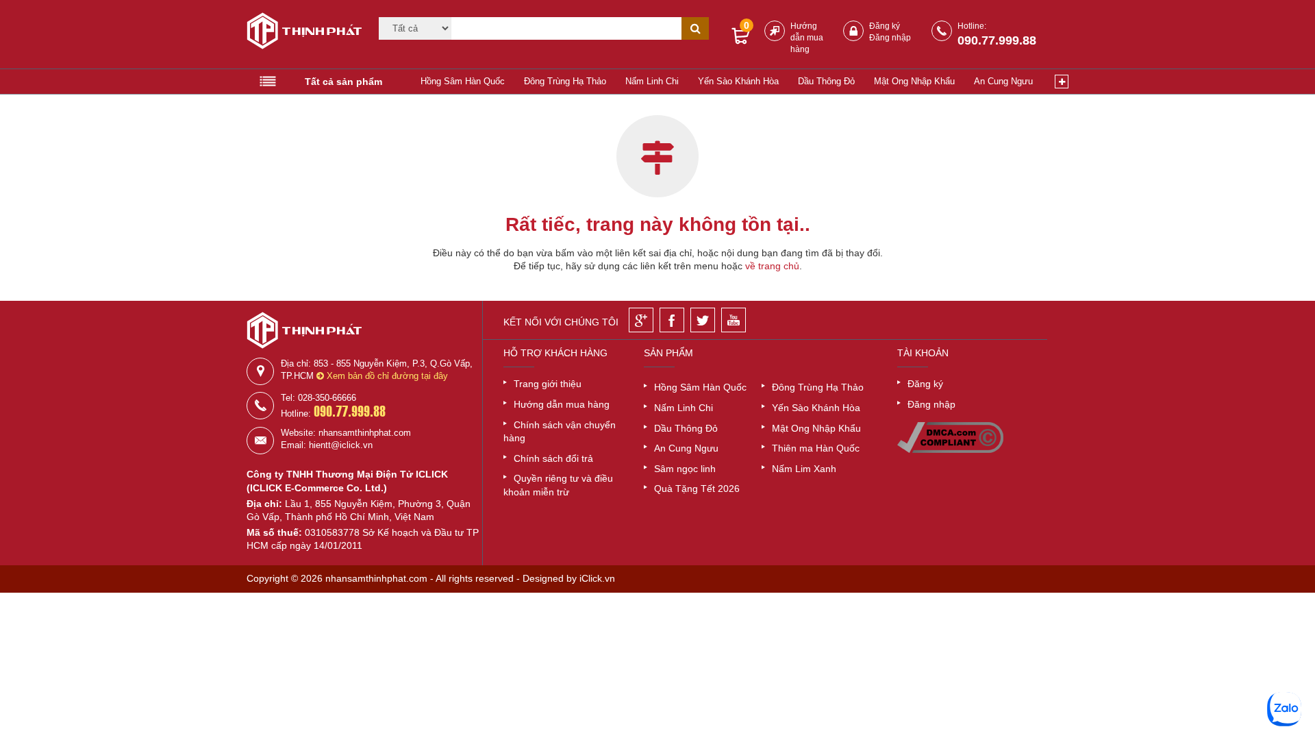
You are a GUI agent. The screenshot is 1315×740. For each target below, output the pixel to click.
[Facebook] (672, 320)
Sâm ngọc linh (685, 468)
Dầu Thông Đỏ (826, 81)
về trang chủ (772, 265)
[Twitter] (702, 320)
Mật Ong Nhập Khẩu (914, 81)
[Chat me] (1284, 709)
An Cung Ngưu (1003, 81)
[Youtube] (733, 320)
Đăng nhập (890, 37)
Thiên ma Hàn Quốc (816, 448)
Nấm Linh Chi (652, 81)
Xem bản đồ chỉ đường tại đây (386, 376)
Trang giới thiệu (547, 383)
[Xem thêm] (1061, 81)
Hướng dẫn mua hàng (806, 37)
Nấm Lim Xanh (804, 468)
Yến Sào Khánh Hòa (738, 81)
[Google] (641, 320)
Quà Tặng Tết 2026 (697, 488)
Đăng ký (884, 26)
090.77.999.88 (996, 40)
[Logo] (300, 33)
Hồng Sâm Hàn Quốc (463, 81)
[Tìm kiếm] (695, 28)
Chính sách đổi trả (553, 458)
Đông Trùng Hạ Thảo (565, 81)
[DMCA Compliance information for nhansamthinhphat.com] (950, 449)
